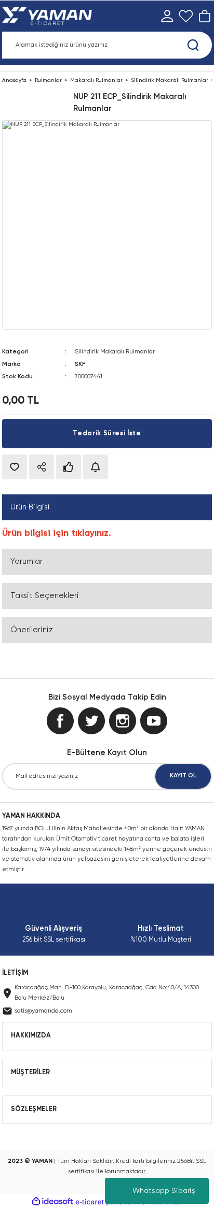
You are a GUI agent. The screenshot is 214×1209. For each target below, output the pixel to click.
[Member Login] (167, 16)
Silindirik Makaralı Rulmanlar (115, 352)
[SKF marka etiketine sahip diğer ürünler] (35, 102)
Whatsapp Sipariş (163, 1190)
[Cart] (204, 16)
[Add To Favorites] (14, 466)
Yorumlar (26, 561)
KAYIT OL (183, 776)
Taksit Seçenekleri (44, 596)
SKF (80, 364)
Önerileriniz (31, 630)
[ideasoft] (52, 1201)
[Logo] (49, 16)
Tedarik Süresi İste (107, 433)
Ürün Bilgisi (30, 507)
